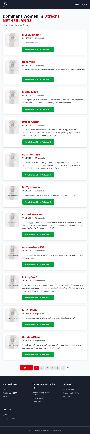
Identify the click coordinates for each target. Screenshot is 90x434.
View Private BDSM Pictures (37, 49)
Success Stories (38, 398)
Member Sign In (80, 4)
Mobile (7, 415)
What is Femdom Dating (71, 393)
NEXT (25, 368)
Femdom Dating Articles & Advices (42, 393)
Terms (5, 396)
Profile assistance (69, 389)
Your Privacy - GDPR (10, 393)
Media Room (67, 396)
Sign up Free (10, 418)
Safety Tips (37, 402)
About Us (6, 389)
